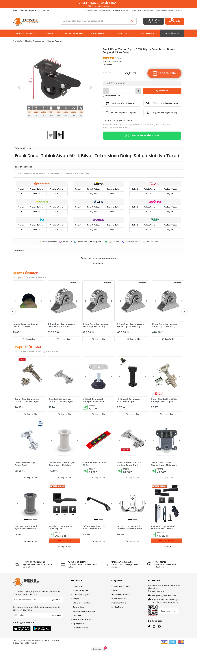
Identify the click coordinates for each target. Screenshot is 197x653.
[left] (12, 311)
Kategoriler (116, 580)
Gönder (58, 600)
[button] (174, 21)
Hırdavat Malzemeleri (120, 594)
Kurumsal (76, 580)
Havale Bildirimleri (80, 628)
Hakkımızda (78, 586)
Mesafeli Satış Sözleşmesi (84, 611)
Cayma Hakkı (78, 607)
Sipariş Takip (148, 10)
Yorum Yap (98, 263)
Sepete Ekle (166, 73)
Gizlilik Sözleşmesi (80, 590)
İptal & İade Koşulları (81, 603)
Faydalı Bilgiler (117, 607)
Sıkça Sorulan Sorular (164, 10)
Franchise (77, 615)
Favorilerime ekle (112, 95)
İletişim (179, 10)
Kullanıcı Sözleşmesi (81, 594)
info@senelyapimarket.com (164, 595)
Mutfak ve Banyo (118, 598)
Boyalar (114, 590)
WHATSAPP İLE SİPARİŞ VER (145, 135)
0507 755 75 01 (158, 591)
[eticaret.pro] (98, 651)
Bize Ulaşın (154, 580)
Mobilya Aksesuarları (120, 586)
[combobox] (16, 615)
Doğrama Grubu (118, 603)
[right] (184, 311)
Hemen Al (163, 90)
